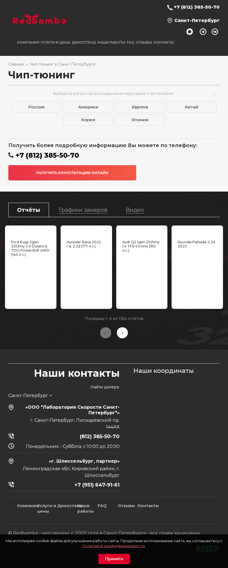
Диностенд (84, 42)
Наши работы (111, 42)
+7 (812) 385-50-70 (197, 7)
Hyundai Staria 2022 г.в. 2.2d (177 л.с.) (84, 244)
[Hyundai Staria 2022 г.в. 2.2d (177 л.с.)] (86, 231)
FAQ (130, 42)
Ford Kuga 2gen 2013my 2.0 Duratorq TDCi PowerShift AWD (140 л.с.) (30, 248)
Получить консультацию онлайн (72, 173)
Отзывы (144, 42)
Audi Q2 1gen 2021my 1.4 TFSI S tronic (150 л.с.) (141, 246)
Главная (16, 64)
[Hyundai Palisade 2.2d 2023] (197, 231)
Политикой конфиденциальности (113, 546)
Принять (114, 558)
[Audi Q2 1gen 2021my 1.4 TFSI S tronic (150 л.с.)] (142, 231)
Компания (28, 505)
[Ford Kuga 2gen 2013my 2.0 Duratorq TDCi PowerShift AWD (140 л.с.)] (30, 231)
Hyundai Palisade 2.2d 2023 (196, 244)
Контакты (163, 42)
